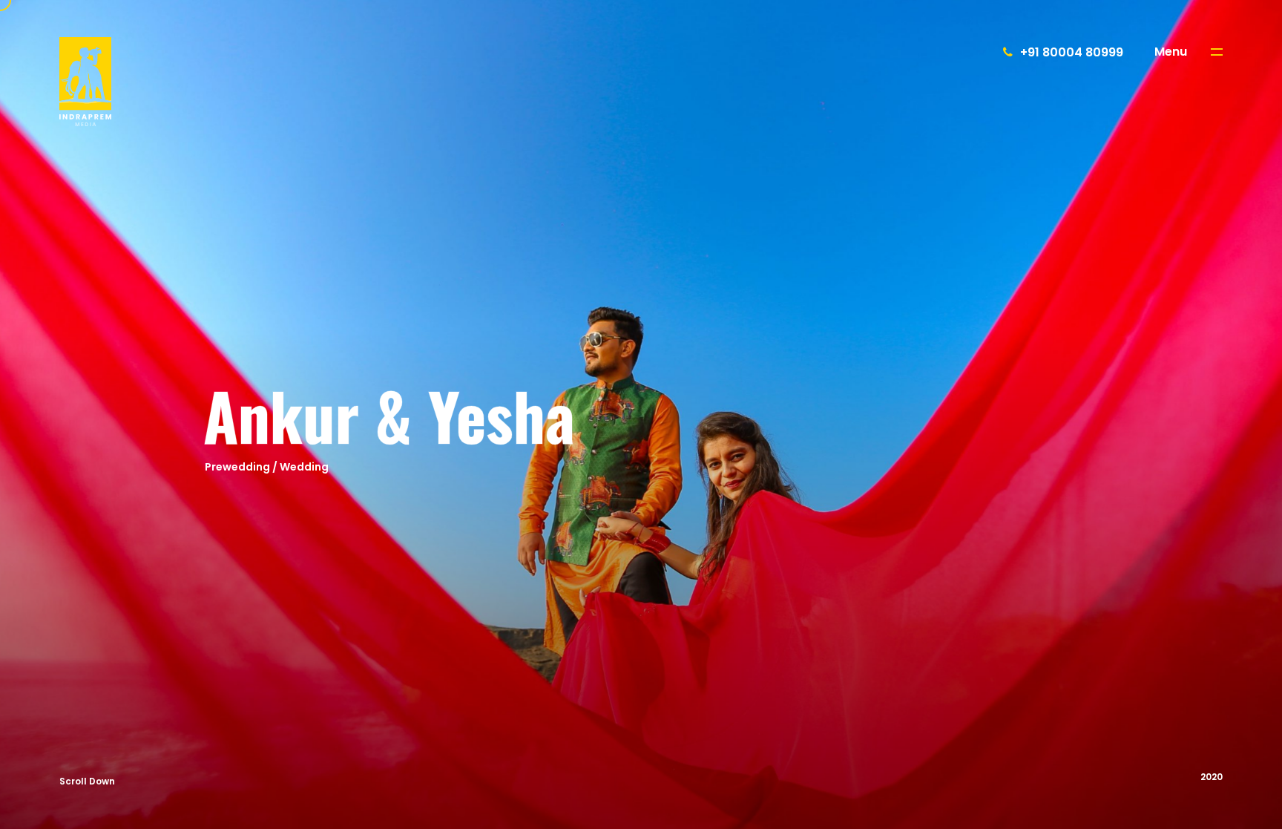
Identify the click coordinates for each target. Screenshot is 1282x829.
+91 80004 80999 (1071, 52)
